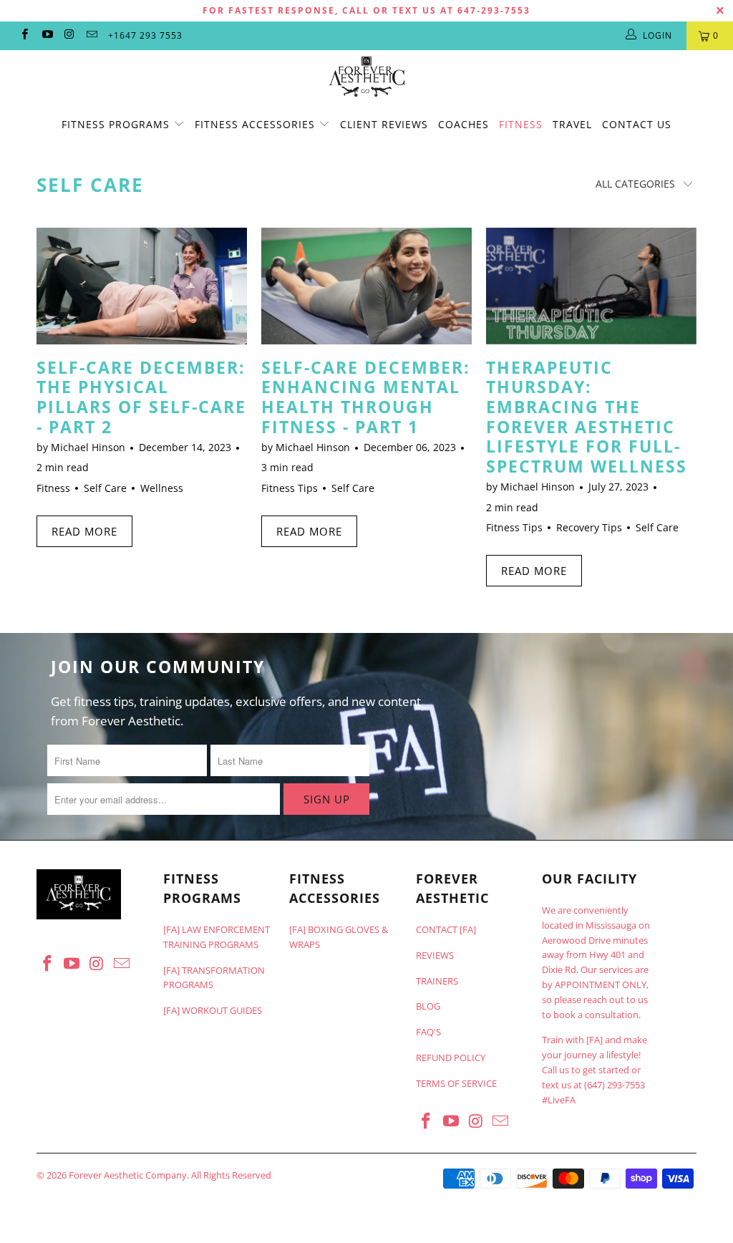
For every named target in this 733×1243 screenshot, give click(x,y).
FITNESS (521, 124)
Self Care (90, 185)
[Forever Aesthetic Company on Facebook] (24, 35)
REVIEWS (435, 955)
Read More (84, 531)
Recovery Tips (589, 527)
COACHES (463, 124)
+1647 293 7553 (145, 35)
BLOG (428, 1006)
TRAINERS (437, 980)
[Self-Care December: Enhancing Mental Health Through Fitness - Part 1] (366, 286)
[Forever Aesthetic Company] (366, 76)
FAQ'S (428, 1031)
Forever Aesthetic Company (128, 1175)
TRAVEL (572, 124)
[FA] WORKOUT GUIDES (212, 1010)
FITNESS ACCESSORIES (257, 124)
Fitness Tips (289, 488)
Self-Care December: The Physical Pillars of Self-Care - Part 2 (141, 397)
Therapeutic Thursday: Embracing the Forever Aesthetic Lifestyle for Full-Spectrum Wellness (586, 417)
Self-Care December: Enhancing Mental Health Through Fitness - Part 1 (365, 397)
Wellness (161, 488)
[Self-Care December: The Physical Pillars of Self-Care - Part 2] (142, 286)
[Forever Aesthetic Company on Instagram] (69, 35)
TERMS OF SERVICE (456, 1083)
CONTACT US (636, 124)
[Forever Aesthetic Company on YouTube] (46, 35)
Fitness (53, 488)
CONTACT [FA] (446, 929)
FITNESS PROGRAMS (117, 124)
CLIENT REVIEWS (384, 124)
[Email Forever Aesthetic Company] (91, 35)
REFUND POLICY (450, 1057)
